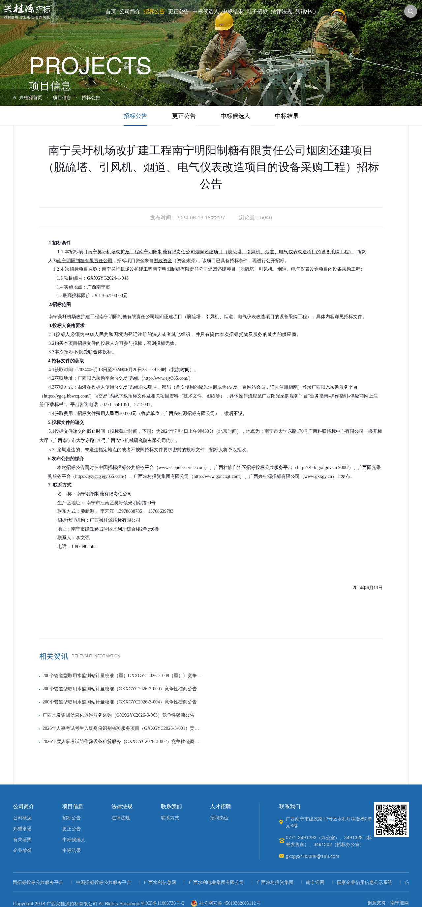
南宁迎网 (306, 882)
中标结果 (232, 11)
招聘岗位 (219, 817)
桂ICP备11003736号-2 (162, 903)
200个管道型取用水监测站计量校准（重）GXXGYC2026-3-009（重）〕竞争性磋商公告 (122, 675)
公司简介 (129, 11)
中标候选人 (206, 11)
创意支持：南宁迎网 (388, 902)
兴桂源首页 (30, 97)
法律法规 (281, 11)
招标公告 (154, 11)
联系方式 (170, 817)
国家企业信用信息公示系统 (355, 882)
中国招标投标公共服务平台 (94, 882)
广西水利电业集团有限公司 (207, 882)
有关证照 (22, 839)
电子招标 (257, 11)
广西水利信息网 (151, 882)
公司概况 (22, 817)
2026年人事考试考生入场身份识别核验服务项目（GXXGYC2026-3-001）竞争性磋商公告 (122, 728)
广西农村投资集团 (265, 882)
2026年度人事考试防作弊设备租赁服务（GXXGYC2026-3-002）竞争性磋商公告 (122, 741)
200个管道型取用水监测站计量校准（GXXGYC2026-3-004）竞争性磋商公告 (120, 702)
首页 (111, 11)
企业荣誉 (22, 850)
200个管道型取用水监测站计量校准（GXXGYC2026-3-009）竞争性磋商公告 (120, 688)
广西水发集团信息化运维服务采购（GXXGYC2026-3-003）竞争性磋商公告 (119, 715)
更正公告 (178, 11)
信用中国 (405, 882)
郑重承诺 (22, 828)
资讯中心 (305, 11)
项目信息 (62, 97)
